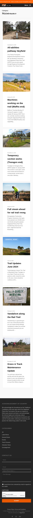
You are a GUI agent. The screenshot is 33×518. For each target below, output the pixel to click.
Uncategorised (6, 447)
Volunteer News (6, 445)
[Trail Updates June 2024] (16, 261)
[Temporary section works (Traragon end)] (16, 155)
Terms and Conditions (20, 509)
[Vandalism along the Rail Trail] (16, 311)
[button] (28, 5)
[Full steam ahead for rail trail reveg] (16, 209)
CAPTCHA (5, 490)
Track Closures (6, 442)
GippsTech (22, 512)
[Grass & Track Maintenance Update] (16, 363)
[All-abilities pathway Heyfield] (16, 46)
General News (11, 23)
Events (4, 439)
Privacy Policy (10, 509)
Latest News (10, 76)
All (2, 432)
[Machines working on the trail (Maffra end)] (16, 100)
